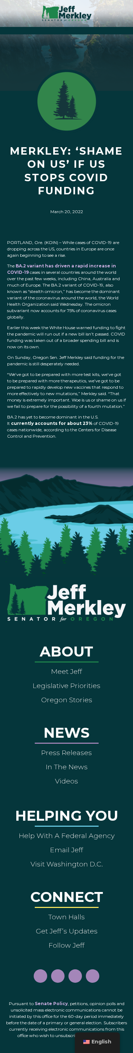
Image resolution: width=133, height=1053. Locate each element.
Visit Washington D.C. (67, 864)
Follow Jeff (66, 945)
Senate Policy (51, 1003)
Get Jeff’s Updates (67, 931)
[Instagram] (58, 976)
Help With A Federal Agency (67, 835)
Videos (66, 781)
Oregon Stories (66, 699)
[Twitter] (92, 976)
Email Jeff (66, 849)
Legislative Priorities (66, 685)
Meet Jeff (66, 671)
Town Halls (66, 916)
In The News (67, 766)
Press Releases (66, 752)
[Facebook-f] (40, 976)
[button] (66, 29)
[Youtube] (75, 976)
